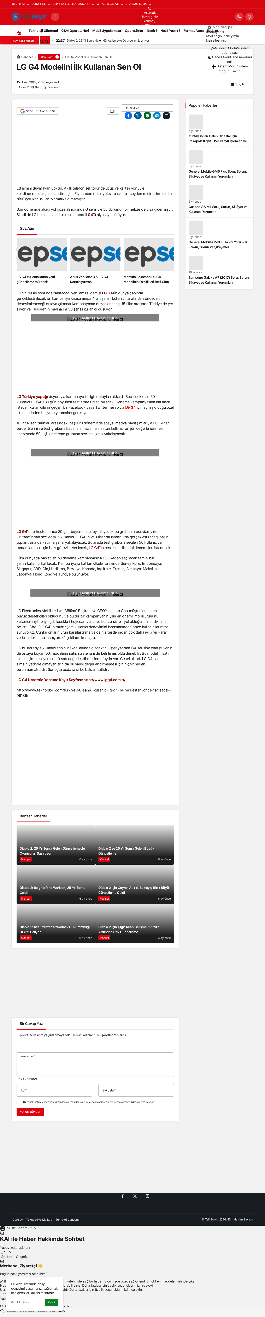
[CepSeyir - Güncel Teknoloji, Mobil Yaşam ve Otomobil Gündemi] (29, 16)
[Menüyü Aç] (55, 17)
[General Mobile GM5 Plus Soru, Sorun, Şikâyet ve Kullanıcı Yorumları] (219, 164)
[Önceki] (42, 40)
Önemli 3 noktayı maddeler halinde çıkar (165, 1281)
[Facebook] (122, 1196)
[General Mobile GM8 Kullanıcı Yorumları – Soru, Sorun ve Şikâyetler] (219, 235)
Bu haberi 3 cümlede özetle (109, 1281)
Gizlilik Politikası (20, 1302)
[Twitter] (135, 1196)
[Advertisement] (95, 154)
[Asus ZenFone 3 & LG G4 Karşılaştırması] (95, 261)
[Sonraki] (47, 40)
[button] (239, 17)
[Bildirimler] (249, 17)
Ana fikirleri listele (71, 1281)
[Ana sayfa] (19, 32)
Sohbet (6, 1257)
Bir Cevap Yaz (31, 1023)
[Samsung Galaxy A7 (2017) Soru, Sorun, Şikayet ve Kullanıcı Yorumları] (219, 270)
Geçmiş (22, 1257)
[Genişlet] (3, 1252)
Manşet (25, 859)
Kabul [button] (51, 1302)
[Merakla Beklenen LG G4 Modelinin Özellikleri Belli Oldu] (149, 261)
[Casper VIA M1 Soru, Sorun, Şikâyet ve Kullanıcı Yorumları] (219, 199)
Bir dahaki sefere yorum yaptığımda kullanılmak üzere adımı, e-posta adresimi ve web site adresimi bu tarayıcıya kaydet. (88, 1101)
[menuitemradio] (230, 50)
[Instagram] (147, 1196)
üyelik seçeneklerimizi (124, 1285)
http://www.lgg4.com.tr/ (104, 680)
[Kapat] (35, 1228)
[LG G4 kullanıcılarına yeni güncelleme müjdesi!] (42, 261)
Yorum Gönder (30, 1111)
